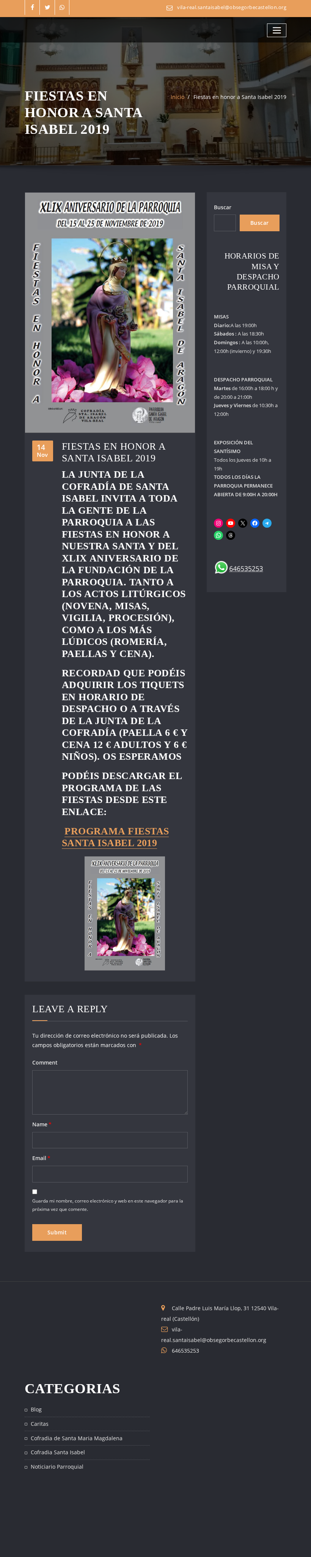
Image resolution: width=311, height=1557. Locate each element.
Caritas (40, 1423)
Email (41, 1158)
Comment (45, 1062)
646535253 (185, 1350)
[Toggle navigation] (276, 30)
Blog (36, 1409)
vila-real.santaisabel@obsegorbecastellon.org (231, 7)
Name (42, 1124)
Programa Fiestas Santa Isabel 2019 (115, 837)
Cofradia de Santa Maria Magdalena (77, 1438)
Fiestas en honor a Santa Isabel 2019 (239, 96)
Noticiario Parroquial (57, 1466)
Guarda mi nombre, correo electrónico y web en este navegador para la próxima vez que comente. (107, 1205)
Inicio (177, 96)
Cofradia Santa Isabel (58, 1452)
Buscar (222, 207)
